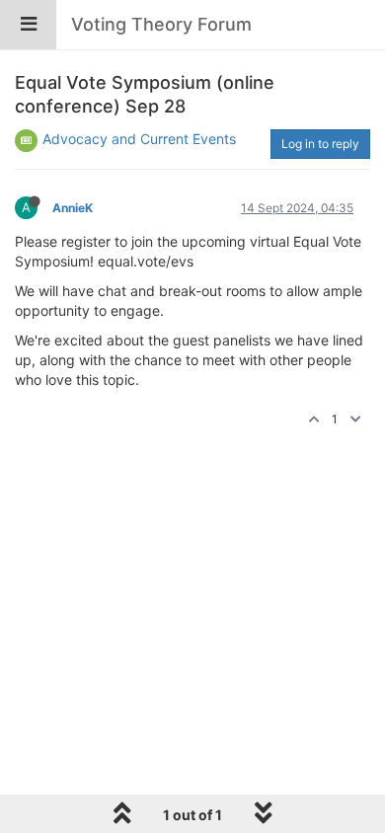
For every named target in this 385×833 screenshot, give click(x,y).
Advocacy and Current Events (139, 138)
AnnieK (72, 207)
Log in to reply (320, 143)
